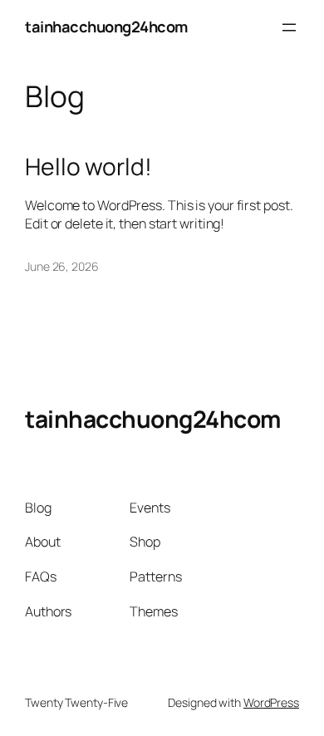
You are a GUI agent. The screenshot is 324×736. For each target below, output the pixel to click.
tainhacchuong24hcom (106, 27)
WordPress (271, 702)
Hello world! (88, 167)
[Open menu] (289, 27)
